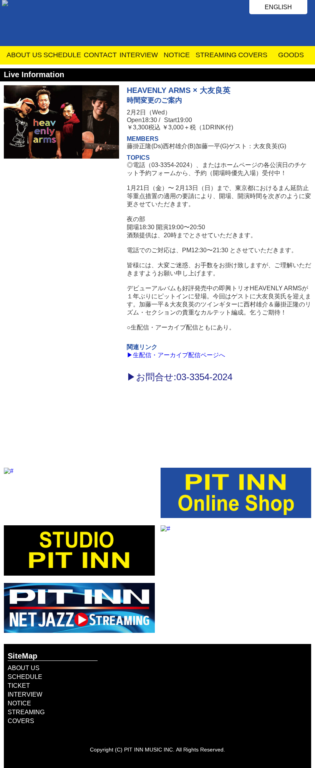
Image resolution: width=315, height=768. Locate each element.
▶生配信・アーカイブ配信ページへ (176, 355)
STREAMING (215, 55)
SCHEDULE (62, 55)
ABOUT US (24, 55)
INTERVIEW (138, 55)
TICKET (19, 685)
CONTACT (100, 55)
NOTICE (177, 55)
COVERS (252, 55)
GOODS (291, 55)
